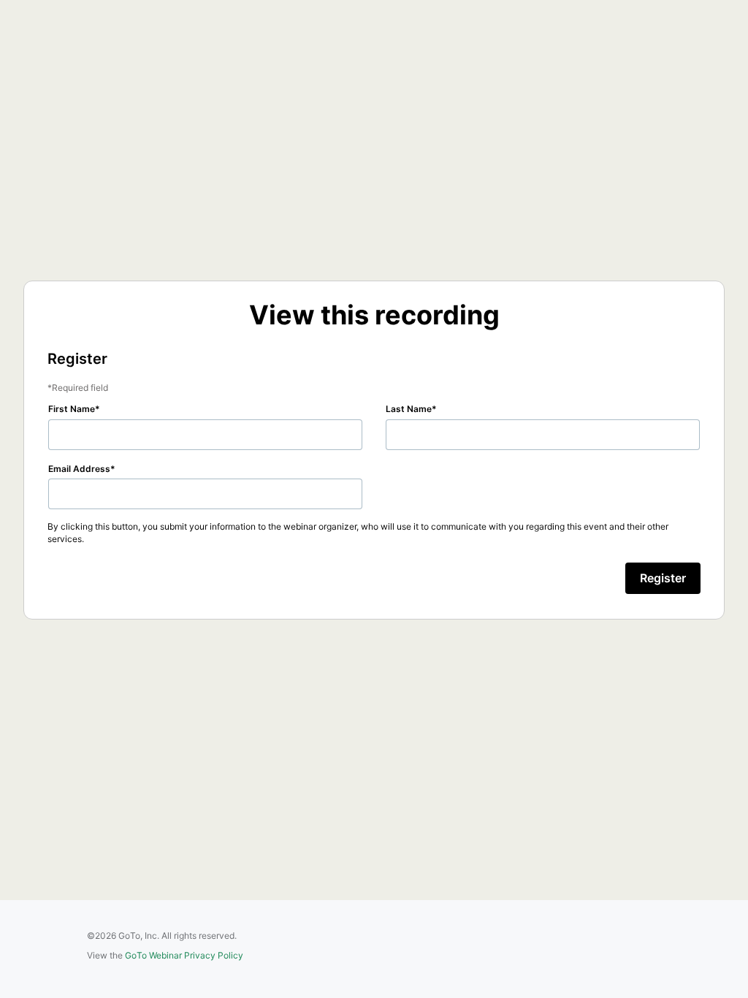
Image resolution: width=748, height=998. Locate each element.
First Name (71, 408)
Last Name (409, 408)
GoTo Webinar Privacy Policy (184, 955)
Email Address (79, 468)
